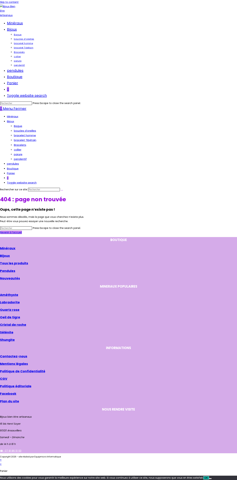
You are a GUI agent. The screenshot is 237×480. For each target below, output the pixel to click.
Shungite (7, 340)
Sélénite (6, 332)
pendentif (20, 159)
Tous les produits (14, 263)
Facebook (8, 393)
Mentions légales (14, 364)
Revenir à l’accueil (11, 232)
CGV (3, 378)
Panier (11, 173)
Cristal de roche (13, 324)
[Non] (210, 478)
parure (18, 154)
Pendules (7, 271)
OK (206, 478)
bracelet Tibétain (25, 140)
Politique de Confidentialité (22, 371)
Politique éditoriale (15, 386)
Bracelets (20, 145)
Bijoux (10, 121)
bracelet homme (25, 135)
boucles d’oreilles (25, 131)
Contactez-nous (13, 356)
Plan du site (9, 401)
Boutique (13, 168)
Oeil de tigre (10, 317)
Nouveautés (10, 278)
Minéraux (12, 116)
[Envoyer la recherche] (62, 190)
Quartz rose (9, 310)
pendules (13, 163)
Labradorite (10, 302)
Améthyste (9, 295)
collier (17, 149)
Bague (18, 126)
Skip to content (9, 2)
